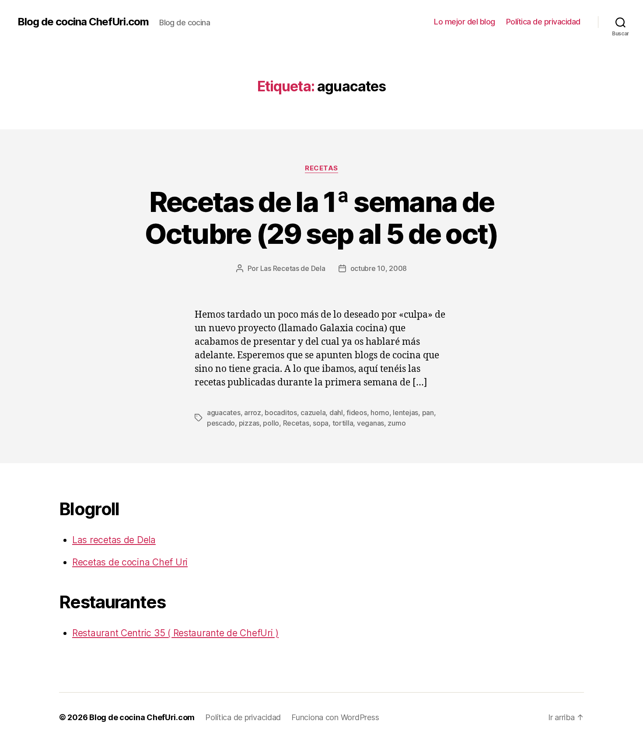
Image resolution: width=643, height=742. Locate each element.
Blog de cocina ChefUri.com (83, 22)
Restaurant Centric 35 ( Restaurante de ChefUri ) (175, 633)
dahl (336, 412)
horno (379, 412)
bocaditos (281, 412)
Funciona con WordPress (335, 717)
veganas (370, 423)
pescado (221, 423)
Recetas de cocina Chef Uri (130, 562)
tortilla (342, 423)
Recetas (321, 168)
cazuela (313, 412)
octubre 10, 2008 (378, 268)
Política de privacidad (543, 21)
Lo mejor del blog (464, 21)
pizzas (249, 423)
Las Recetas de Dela (292, 268)
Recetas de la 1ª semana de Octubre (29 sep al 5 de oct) (321, 217)
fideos (356, 412)
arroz (252, 412)
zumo (396, 423)
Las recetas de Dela (114, 539)
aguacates (224, 412)
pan (428, 412)
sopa (320, 423)
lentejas (405, 412)
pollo (271, 423)
